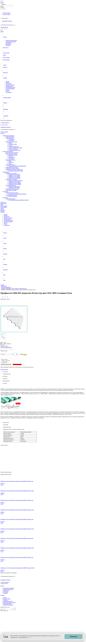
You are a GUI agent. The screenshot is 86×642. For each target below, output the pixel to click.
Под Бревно (11, 158)
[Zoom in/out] (5, 333)
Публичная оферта (10, 88)
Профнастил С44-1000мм (14, 178)
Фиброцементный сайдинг (12, 167)
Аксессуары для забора (11, 190)
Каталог (3, 133)
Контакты (3, 210)
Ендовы (10, 145)
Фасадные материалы (11, 41)
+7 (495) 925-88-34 (6, 13)
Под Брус (11, 156)
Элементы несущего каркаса (12, 168)
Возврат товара (9, 86)
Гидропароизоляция (10, 198)
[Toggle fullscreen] (3, 333)
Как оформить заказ (10, 87)
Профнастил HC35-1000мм (15, 183)
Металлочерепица (10, 136)
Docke (10, 163)
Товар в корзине (4, 369)
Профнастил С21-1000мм (14, 181)
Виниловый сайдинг (11, 159)
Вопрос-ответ (4, 203)
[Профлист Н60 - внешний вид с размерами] (11, 409)
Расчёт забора (4, 207)
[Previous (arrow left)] (1, 334)
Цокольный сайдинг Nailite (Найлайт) (17, 166)
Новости (3, 209)
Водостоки (8, 44)
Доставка (5, 600)
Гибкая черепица (10, 138)
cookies (29, 637)
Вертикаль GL (12, 157)
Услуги (7, 91)
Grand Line (11, 162)
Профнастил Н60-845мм (14, 186)
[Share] (2, 333)
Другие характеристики (6, 347)
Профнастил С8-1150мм (14, 174)
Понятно (73, 637)
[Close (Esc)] (1, 333)
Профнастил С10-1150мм (14, 175)
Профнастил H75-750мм (14, 187)
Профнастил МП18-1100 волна (16, 180)
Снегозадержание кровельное (15, 147)
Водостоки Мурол (13, 196)
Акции (2, 208)
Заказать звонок (4, 27)
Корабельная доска (13, 155)
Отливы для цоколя (13, 149)
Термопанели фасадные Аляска (16, 170)
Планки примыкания (13, 146)
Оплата (5, 597)
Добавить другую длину (6, 364)
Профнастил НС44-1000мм (15, 184)
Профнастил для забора (11, 173)
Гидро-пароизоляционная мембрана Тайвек (19, 200)
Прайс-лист (3, 202)
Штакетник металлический (12, 189)
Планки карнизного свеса (14, 150)
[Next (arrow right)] (2, 334)
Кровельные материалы (11, 40)
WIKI (2, 204)
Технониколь (12, 139)
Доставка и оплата (10, 85)
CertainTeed (11, 140)
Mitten (10, 161)
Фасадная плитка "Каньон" (12, 152)
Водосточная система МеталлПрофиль (17, 193)
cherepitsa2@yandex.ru (7, 21)
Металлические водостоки (12, 192)
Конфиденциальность (8, 604)
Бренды (7, 89)
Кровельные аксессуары (11, 141)
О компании (9, 92)
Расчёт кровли (4, 205)
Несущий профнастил (11, 185)
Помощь (2, 212)
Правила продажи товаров (9, 602)
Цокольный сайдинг (11, 164)
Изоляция (8, 45)
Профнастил (9, 42)
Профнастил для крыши (11, 179)
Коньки (10, 142)
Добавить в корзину (17, 364)
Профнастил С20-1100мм (14, 176)
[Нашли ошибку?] (43, 640)
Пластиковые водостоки (11, 195)
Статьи (7, 81)
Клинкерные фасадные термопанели (14, 169)
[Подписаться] (14, 609)
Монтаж (8, 82)
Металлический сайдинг (11, 153)
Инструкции (9, 83)
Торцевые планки (13, 144)
